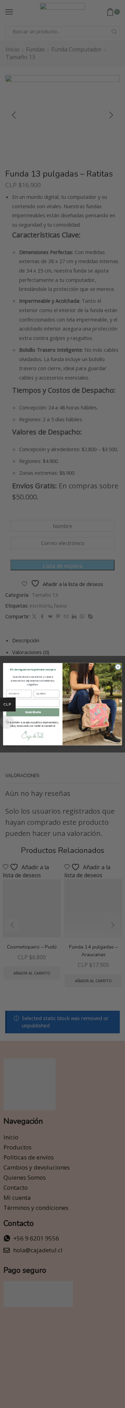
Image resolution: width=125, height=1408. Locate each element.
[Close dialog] (117, 666)
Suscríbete (33, 712)
